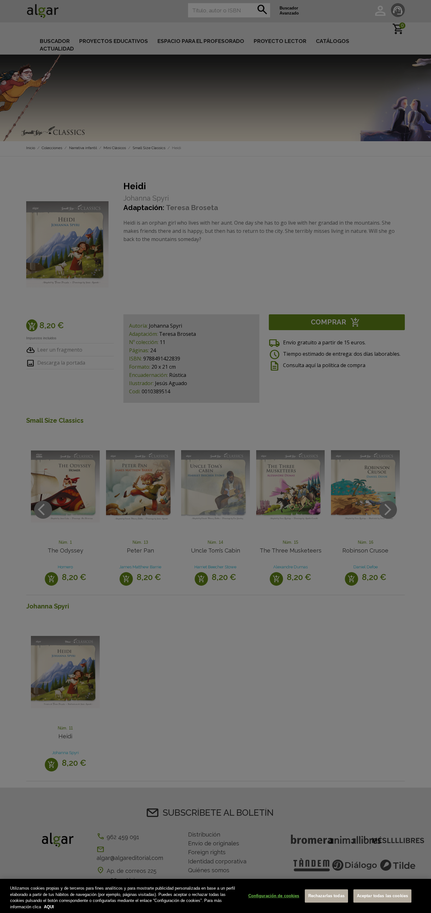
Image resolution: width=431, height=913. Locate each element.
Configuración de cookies (273, 895)
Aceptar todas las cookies (382, 895)
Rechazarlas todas (326, 895)
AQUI (49, 906)
